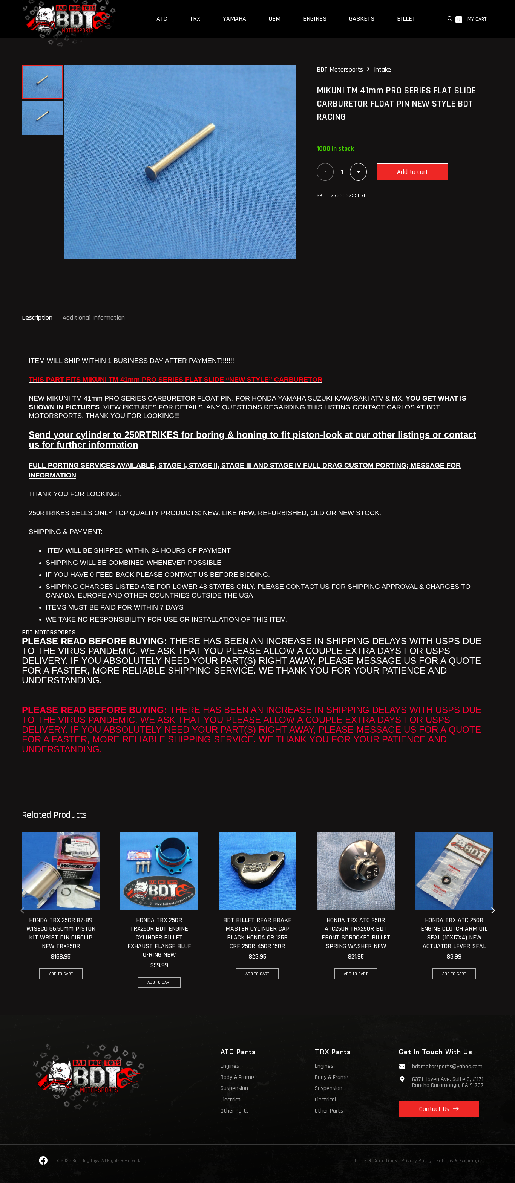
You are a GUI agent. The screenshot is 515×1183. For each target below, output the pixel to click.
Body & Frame (237, 1077)
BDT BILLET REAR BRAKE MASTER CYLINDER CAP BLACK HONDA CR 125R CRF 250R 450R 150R (257, 933)
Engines (230, 1066)
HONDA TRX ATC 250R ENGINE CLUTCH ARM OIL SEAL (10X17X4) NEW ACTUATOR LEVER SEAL (454, 933)
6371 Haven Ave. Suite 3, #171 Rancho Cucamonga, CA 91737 (448, 1082)
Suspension (234, 1088)
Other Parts (235, 1111)
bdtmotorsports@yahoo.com (447, 1066)
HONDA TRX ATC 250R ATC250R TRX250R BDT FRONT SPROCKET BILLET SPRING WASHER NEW (356, 933)
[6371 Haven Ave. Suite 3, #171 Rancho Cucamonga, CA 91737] (405, 1079)
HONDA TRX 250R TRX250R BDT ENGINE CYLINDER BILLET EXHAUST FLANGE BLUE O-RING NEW (159, 937)
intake (382, 69)
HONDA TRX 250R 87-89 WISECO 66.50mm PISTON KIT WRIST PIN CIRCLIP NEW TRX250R (60, 933)
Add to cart (412, 172)
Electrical (231, 1100)
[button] (449, 18)
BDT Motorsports (340, 69)
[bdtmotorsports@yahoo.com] (405, 1066)
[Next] (492, 910)
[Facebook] (43, 1161)
